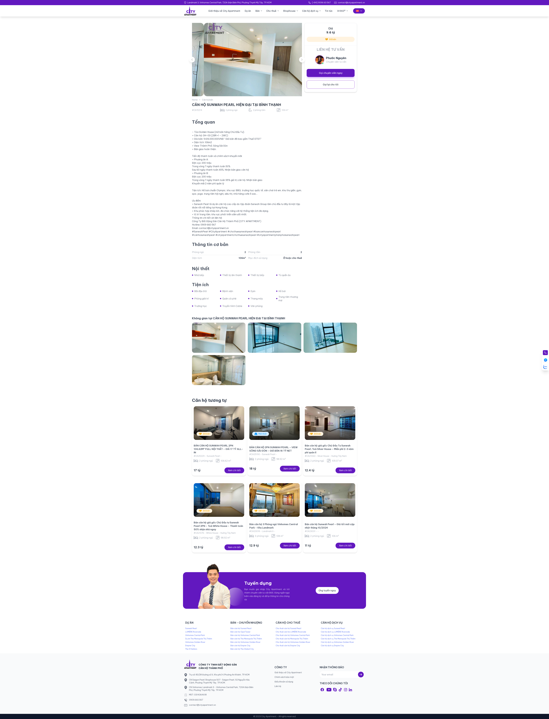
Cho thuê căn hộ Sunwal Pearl (288, 628)
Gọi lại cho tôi (330, 84)
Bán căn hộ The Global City (242, 649)
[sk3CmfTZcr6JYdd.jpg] (330, 338)
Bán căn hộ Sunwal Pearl (240, 628)
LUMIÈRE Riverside (193, 632)
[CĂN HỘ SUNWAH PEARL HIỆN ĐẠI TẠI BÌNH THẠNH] (247, 59)
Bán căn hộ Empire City (240, 645)
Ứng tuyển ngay (327, 590)
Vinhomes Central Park (195, 635)
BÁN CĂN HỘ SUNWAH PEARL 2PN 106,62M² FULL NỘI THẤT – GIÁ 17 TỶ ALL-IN (218, 449)
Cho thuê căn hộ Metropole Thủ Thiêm (292, 639)
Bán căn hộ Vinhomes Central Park (245, 635)
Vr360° (341, 10)
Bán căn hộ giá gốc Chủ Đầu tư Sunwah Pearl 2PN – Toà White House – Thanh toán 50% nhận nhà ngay (218, 526)
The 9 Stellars (191, 649)
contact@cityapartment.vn (351, 2)
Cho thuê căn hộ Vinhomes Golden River (293, 642)
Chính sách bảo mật (284, 677)
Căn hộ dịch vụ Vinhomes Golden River (337, 642)
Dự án (248, 10)
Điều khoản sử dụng (283, 681)
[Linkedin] (350, 689)
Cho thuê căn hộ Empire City (288, 645)
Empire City (190, 645)
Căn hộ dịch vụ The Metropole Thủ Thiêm (338, 639)
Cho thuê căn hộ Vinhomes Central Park (293, 635)
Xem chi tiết (234, 470)
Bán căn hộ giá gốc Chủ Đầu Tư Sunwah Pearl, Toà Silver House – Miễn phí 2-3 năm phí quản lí (329, 449)
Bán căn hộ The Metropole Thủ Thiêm (246, 639)
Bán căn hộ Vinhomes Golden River (245, 642)
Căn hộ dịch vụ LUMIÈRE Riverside (335, 632)
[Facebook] (322, 689)
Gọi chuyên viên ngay (330, 72)
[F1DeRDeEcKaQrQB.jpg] (274, 338)
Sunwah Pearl (191, 628)
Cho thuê (271, 10)
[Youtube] (329, 689)
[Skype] (335, 689)
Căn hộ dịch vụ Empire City (332, 645)
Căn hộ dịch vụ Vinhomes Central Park (337, 635)
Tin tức (329, 10)
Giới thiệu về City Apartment (224, 10)
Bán (257, 10)
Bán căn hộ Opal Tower (240, 632)
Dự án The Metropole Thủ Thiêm (198, 639)
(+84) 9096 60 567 (321, 2)
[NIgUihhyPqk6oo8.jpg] (218, 338)
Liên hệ (277, 686)
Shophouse (289, 10)
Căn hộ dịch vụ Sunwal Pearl (333, 628)
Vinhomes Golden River (195, 642)
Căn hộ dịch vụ (310, 10)
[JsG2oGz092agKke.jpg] (218, 370)
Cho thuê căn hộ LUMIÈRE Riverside (291, 632)
